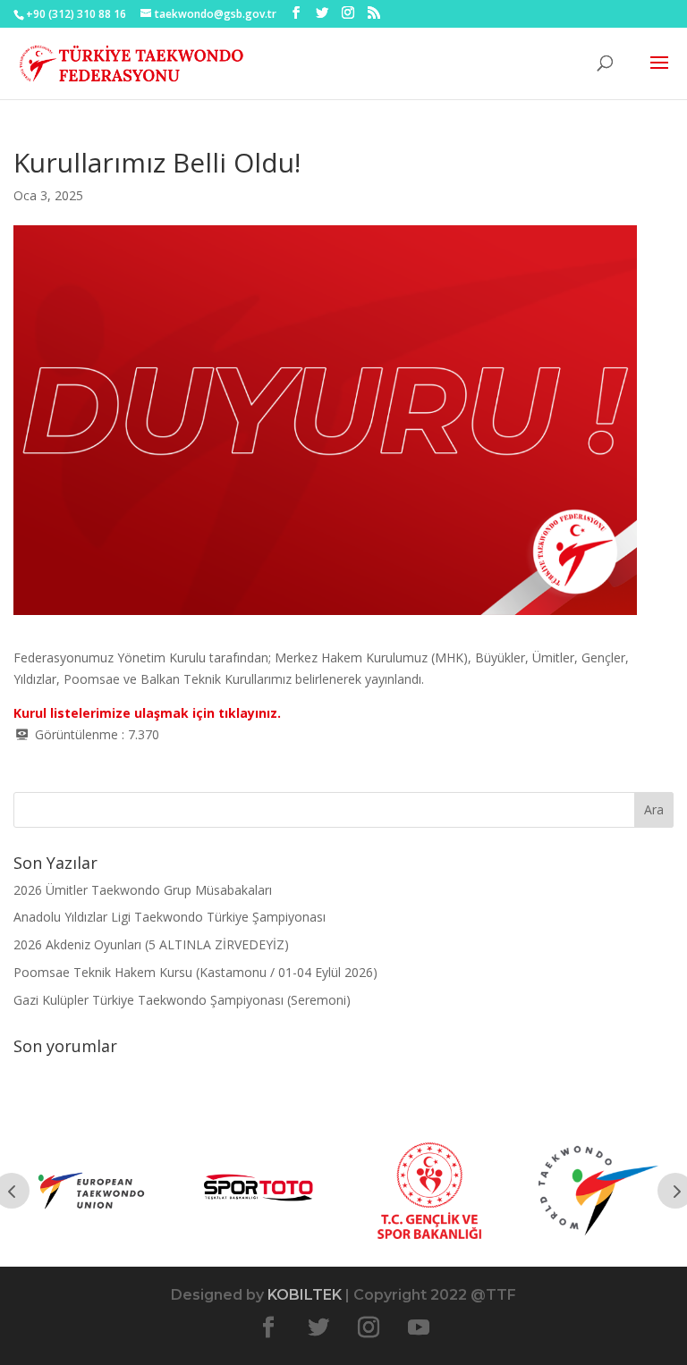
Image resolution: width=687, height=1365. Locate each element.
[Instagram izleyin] (368, 1327)
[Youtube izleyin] (418, 1327)
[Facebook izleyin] (268, 1327)
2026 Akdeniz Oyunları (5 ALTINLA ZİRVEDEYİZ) (151, 944)
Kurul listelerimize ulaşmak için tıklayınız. (147, 712)
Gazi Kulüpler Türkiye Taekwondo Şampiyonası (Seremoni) (182, 999)
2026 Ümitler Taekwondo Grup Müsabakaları (142, 889)
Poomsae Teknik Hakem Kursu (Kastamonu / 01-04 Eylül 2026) (195, 972)
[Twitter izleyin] (318, 1327)
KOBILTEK (304, 1294)
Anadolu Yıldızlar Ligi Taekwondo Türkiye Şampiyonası (169, 916)
